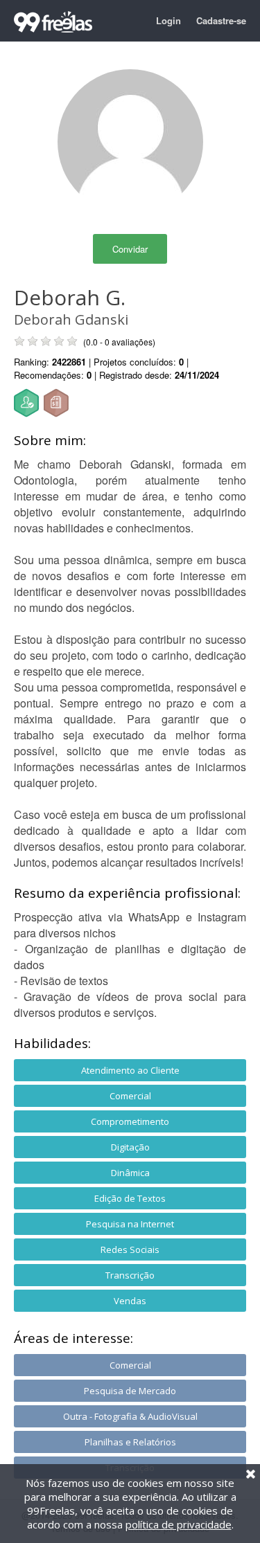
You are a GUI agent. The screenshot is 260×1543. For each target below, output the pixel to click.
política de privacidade (178, 1524)
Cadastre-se (221, 20)
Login (168, 20)
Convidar (130, 248)
